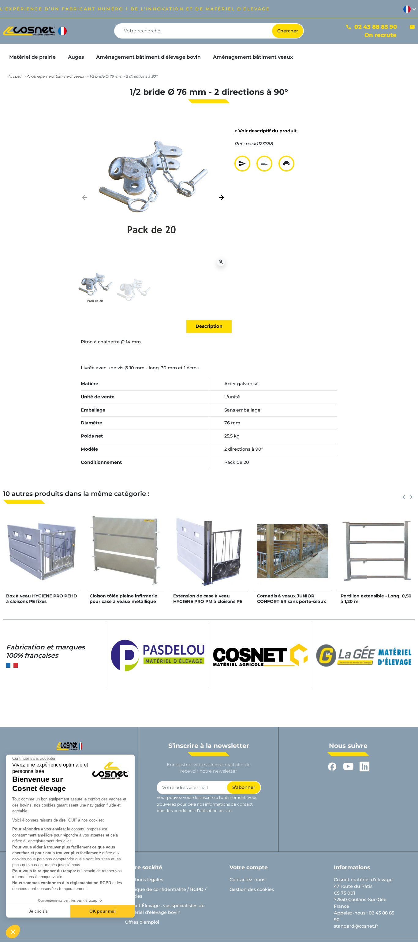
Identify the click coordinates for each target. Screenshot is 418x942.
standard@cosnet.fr (356, 926)
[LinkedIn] (365, 767)
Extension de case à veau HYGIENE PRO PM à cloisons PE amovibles (207, 601)
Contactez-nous (247, 879)
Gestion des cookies (252, 889)
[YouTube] (348, 767)
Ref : (239, 143)
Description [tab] (209, 326)
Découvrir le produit (42, 557)
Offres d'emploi (142, 922)
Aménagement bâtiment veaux (55, 76)
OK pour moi (102, 911)
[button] (13, 931)
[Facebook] (332, 767)
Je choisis (38, 911)
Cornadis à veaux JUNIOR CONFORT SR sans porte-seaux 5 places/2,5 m (291, 601)
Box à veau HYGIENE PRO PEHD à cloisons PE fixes (41, 598)
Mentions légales (144, 879)
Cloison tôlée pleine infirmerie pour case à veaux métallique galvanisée (123, 601)
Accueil (14, 76)
